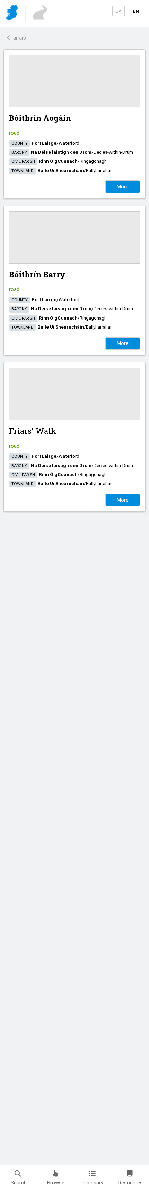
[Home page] (12, 14)
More (123, 186)
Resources (130, 1183)
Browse (55, 1183)
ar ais (18, 38)
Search (19, 1183)
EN (136, 11)
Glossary (93, 1183)
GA (118, 11)
